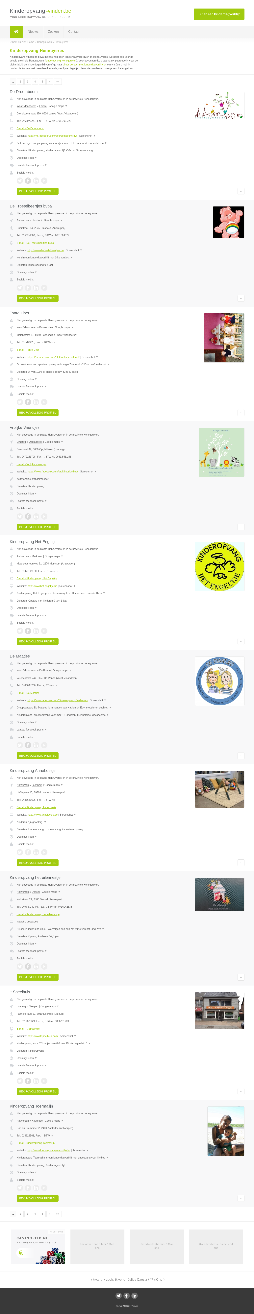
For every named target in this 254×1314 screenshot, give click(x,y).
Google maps (58, 106)
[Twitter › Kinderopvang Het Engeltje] (20, 631)
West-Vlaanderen (26, 106)
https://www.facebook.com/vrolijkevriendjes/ (53, 471)
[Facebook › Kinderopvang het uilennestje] (28, 966)
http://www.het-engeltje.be (42, 586)
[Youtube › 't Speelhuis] (44, 1081)
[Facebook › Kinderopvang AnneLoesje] (28, 852)
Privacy (134, 1306)
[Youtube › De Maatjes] (44, 745)
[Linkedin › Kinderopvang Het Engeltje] (36, 631)
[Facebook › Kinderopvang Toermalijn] (28, 1188)
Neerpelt (33, 1006)
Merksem (37, 556)
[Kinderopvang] (16, 32)
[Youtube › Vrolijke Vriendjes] (44, 516)
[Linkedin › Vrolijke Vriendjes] (36, 516)
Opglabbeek (35, 441)
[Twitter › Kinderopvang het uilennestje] (20, 966)
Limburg (21, 441)
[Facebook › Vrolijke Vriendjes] (28, 516)
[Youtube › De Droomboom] (44, 181)
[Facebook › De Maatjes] (28, 745)
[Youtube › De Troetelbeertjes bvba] (44, 288)
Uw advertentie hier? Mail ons (97, 1246)
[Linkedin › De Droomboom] (36, 181)
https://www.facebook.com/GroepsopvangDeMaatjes (58, 700)
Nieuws (33, 31)
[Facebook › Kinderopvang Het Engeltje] (28, 631)
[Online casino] (40, 1248)
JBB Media (123, 1306)
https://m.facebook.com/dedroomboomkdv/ (52, 135)
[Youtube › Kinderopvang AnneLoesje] (44, 852)
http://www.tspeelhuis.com (43, 1036)
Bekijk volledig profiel (37, 191)
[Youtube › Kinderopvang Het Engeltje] (44, 631)
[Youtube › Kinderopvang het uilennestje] (44, 966)
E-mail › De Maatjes (28, 692)
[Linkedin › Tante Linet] (36, 402)
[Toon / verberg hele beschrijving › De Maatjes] (78, 708)
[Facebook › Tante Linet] (28, 402)
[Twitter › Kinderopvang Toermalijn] (20, 1188)
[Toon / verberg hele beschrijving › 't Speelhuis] (78, 1043)
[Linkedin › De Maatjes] (36, 745)
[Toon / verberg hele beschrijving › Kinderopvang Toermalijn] (78, 1158)
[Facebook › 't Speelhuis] (28, 1081)
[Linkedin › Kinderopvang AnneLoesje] (36, 852)
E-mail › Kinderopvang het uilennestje (38, 914)
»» (57, 81)
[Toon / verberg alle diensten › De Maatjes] (78, 715)
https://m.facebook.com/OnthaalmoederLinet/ (54, 357)
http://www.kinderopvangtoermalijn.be (49, 1150)
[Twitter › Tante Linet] (20, 402)
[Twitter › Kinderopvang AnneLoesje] (20, 852)
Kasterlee (37, 1120)
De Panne (45, 670)
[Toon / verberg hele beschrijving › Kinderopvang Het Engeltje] (78, 593)
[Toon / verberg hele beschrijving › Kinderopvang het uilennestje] (78, 929)
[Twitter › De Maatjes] (20, 745)
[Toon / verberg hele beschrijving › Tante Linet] (78, 365)
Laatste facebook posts (32, 165)
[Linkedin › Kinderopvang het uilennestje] (36, 966)
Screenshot (87, 135)
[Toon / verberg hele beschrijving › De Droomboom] (78, 143)
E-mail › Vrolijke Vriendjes (31, 464)
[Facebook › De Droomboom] (28, 181)
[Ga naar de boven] (241, 191)
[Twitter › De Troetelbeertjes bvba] (20, 288)
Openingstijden (27, 157)
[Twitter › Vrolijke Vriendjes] (20, 516)
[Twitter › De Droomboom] (20, 181)
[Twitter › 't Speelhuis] (20, 1081)
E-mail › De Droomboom (30, 128)
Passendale (46, 327)
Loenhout (37, 784)
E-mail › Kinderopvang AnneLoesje (36, 807)
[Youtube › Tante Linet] (44, 402)
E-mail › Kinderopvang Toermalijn (36, 1142)
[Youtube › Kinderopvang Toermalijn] (44, 1188)
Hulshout (37, 220)
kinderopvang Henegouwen (60, 60)
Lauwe (43, 106)
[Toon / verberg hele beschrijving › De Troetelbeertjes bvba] (78, 258)
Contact (73, 31)
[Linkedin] (134, 1296)
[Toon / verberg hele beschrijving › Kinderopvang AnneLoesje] (78, 822)
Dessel (36, 891)
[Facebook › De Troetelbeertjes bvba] (28, 288)
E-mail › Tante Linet (28, 349)
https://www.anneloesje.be (43, 814)
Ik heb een (219, 14)
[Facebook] (126, 1296)
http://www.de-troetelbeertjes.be (46, 250)
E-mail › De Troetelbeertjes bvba (35, 242)
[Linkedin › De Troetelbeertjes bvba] (36, 288)
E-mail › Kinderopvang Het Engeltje (37, 578)
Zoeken (53, 31)
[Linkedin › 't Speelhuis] (36, 1081)
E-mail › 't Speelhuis (28, 1028)
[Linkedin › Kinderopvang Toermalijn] (36, 1188)
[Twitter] (118, 1296)
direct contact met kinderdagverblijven (84, 64)
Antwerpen (23, 220)
